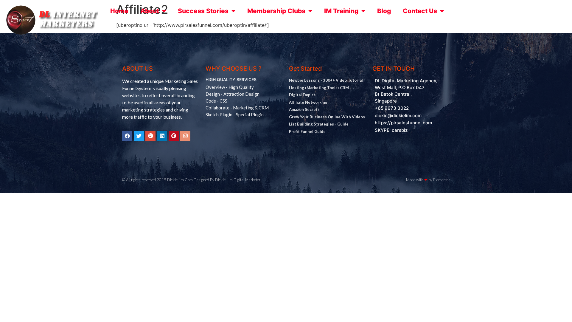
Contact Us (420, 11)
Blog (384, 11)
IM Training (341, 11)
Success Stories (203, 11)
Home (119, 11)
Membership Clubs (276, 11)
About (149, 11)
